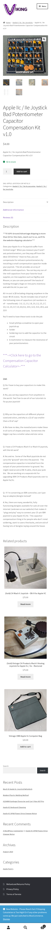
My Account (8, 927)
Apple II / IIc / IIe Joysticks (23, 22)
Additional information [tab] (13, 209)
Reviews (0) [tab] (8, 217)
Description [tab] (8, 202)
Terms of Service (13, 894)
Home (8, 22)
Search (5, 766)
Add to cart (22, 171)
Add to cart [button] (25, 746)
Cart (39, 925)
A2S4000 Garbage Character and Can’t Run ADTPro (23, 801)
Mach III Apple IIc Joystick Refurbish (17, 789)
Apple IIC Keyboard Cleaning (14, 807)
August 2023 (8, 852)
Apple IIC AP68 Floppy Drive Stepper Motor (20, 813)
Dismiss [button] (6, 919)
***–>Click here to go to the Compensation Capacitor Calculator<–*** (22, 360)
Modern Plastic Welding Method (16, 795)
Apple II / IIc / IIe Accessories (24, 186)
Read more (25, 604)
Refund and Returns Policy (18, 884)
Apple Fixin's (8, 869)
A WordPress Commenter (13, 831)
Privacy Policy (12, 889)
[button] (44, 39)
